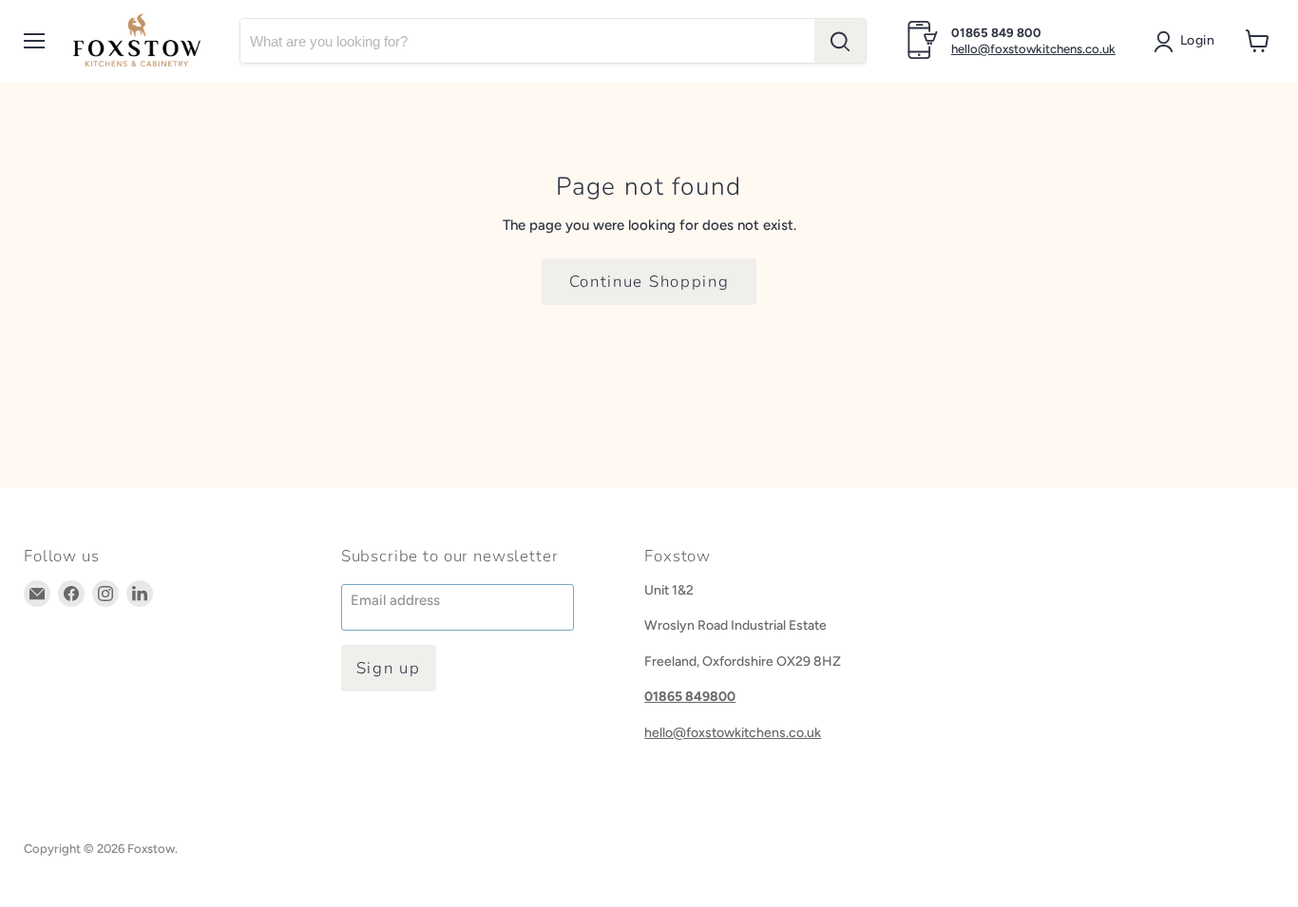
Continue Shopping (649, 282)
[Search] (840, 41)
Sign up (388, 668)
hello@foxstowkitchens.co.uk (1033, 49)
